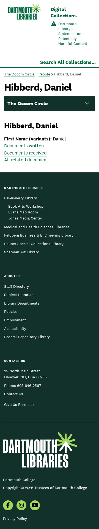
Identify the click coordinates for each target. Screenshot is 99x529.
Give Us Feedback (19, 404)
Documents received (25, 153)
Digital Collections (64, 12)
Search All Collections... (68, 62)
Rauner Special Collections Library (34, 243)
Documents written (24, 146)
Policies (11, 311)
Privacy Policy (15, 518)
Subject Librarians (19, 294)
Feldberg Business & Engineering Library (38, 235)
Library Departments (21, 303)
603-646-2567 (29, 385)
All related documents (27, 160)
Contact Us (13, 393)
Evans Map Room (23, 212)
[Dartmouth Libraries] (24, 26)
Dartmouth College (19, 479)
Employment (15, 320)
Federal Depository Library (27, 336)
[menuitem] (8, 505)
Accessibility (15, 328)
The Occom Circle (19, 74)
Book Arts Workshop (25, 206)
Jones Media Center (25, 218)
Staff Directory (16, 286)
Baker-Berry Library (20, 198)
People (44, 74)
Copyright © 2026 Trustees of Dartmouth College (45, 487)
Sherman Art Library (21, 251)
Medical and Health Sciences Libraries (37, 226)
